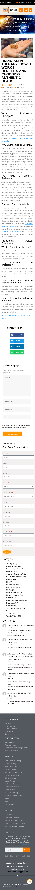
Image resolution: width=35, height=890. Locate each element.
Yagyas (8, 613)
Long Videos (10, 584)
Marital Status (7, 492)
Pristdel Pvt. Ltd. (16, 887)
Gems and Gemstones (14, 574)
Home (5, 19)
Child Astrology (10, 778)
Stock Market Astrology (13, 795)
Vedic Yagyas (10, 781)
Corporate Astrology (13, 566)
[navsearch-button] (21, 9)
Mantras (9, 590)
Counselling (9, 804)
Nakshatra (9, 598)
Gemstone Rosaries (12, 818)
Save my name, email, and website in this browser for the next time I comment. (16, 426)
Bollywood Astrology (12, 784)
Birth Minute (7, 532)
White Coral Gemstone (26, 625)
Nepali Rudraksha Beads (14, 821)
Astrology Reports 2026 (13, 772)
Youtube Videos (11, 616)
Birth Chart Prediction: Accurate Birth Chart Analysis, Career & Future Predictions (20, 656)
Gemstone (9, 815)
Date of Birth (7, 502)
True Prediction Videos (14, 608)
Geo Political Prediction (14, 577)
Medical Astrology (12, 592)
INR (11, 10)
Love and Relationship (13, 761)
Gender (5, 483)
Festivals (9, 571)
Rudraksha (15, 19)
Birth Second (7, 541)
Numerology (10, 603)
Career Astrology (11, 769)
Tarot (7, 801)
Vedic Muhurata (10, 790)
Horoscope (10, 579)
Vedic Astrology (10, 764)
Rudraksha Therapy (8, 443)
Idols (8, 582)
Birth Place (6, 512)
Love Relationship (12, 587)
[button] (17, 335)
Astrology (9, 563)
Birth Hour (6, 522)
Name (5, 454)
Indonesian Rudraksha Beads (15, 823)
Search (26, 850)
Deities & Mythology (13, 569)
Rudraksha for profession (10, 231)
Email (5, 463)
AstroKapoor (11, 625)
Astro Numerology (11, 793)
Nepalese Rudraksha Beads (16, 600)
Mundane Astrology (13, 595)
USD (15, 10)
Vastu (8, 611)
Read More (25, 844)
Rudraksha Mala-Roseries (14, 826)
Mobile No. (6, 473)
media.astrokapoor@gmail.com (17, 872)
